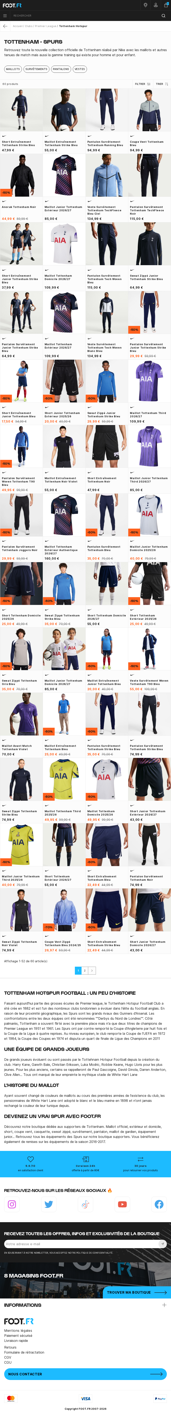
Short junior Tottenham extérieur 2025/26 (62, 414)
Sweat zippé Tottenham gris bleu (19, 682)
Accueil (18, 26)
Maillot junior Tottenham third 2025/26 (21, 878)
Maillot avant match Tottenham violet (17, 747)
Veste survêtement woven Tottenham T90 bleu (149, 682)
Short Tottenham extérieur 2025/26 (143, 617)
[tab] (85, 52)
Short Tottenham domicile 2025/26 (21, 617)
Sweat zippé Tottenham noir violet (19, 943)
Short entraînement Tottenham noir (102, 480)
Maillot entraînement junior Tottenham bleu (104, 682)
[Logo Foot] (43, 5)
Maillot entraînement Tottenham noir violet (61, 480)
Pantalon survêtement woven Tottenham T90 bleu (18, 481)
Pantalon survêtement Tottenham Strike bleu (104, 747)
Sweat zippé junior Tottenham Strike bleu (146, 277)
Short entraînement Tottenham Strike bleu (18, 143)
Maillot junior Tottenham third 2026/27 (149, 480)
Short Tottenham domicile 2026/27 (106, 617)
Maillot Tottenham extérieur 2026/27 (58, 346)
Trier (159, 84)
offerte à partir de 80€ (85, 1170)
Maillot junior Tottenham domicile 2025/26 (149, 548)
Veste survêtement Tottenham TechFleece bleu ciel (104, 210)
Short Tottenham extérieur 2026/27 (58, 878)
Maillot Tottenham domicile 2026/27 (58, 277)
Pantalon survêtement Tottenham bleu (104, 548)
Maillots (13, 69)
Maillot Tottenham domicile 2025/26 (101, 813)
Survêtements (36, 69)
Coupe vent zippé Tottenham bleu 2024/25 (63, 943)
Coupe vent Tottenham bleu (147, 143)
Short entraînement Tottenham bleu (102, 878)
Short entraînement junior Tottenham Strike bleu (20, 279)
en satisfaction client (30, 1170)
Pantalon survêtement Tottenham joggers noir (20, 548)
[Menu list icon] (5, 15)
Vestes (80, 69)
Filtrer (140, 84)
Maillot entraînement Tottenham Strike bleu (61, 143)
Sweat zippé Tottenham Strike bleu (62, 617)
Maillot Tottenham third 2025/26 (63, 813)
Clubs (29, 26)
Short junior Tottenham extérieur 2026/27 (147, 813)
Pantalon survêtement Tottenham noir (146, 878)
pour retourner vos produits (140, 1170)
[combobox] (90, 16)
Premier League (45, 26)
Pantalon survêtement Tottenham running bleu (105, 143)
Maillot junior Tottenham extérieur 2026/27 (63, 208)
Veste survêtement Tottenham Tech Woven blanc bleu (104, 348)
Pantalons (61, 69)
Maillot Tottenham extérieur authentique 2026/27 (61, 550)
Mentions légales (18, 1330)
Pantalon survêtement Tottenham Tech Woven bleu (104, 279)
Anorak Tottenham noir (19, 207)
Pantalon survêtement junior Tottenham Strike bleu (20, 348)
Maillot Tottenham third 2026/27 (148, 414)
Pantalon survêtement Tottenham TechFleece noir (147, 210)
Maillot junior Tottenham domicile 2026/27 (63, 682)
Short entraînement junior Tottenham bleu (18, 414)
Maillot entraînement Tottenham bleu (60, 747)
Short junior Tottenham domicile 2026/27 (147, 943)
